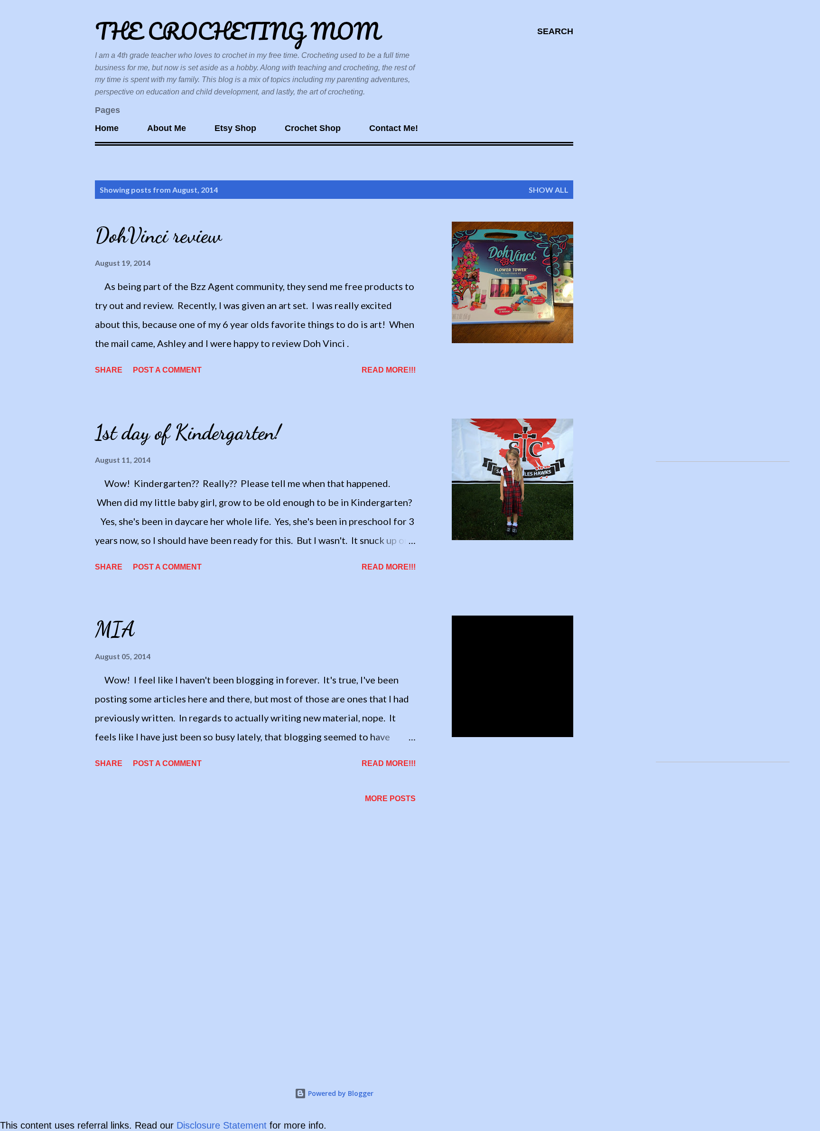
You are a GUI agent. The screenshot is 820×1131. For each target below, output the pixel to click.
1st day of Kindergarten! (188, 432)
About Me (166, 128)
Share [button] (108, 370)
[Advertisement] (719, 311)
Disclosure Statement (223, 1125)
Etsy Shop (235, 128)
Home (107, 128)
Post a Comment (167, 370)
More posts (390, 799)
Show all (548, 189)
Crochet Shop (313, 128)
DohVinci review (158, 235)
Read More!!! (389, 370)
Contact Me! (393, 128)
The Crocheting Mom (237, 31)
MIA (115, 629)
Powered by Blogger (339, 1093)
